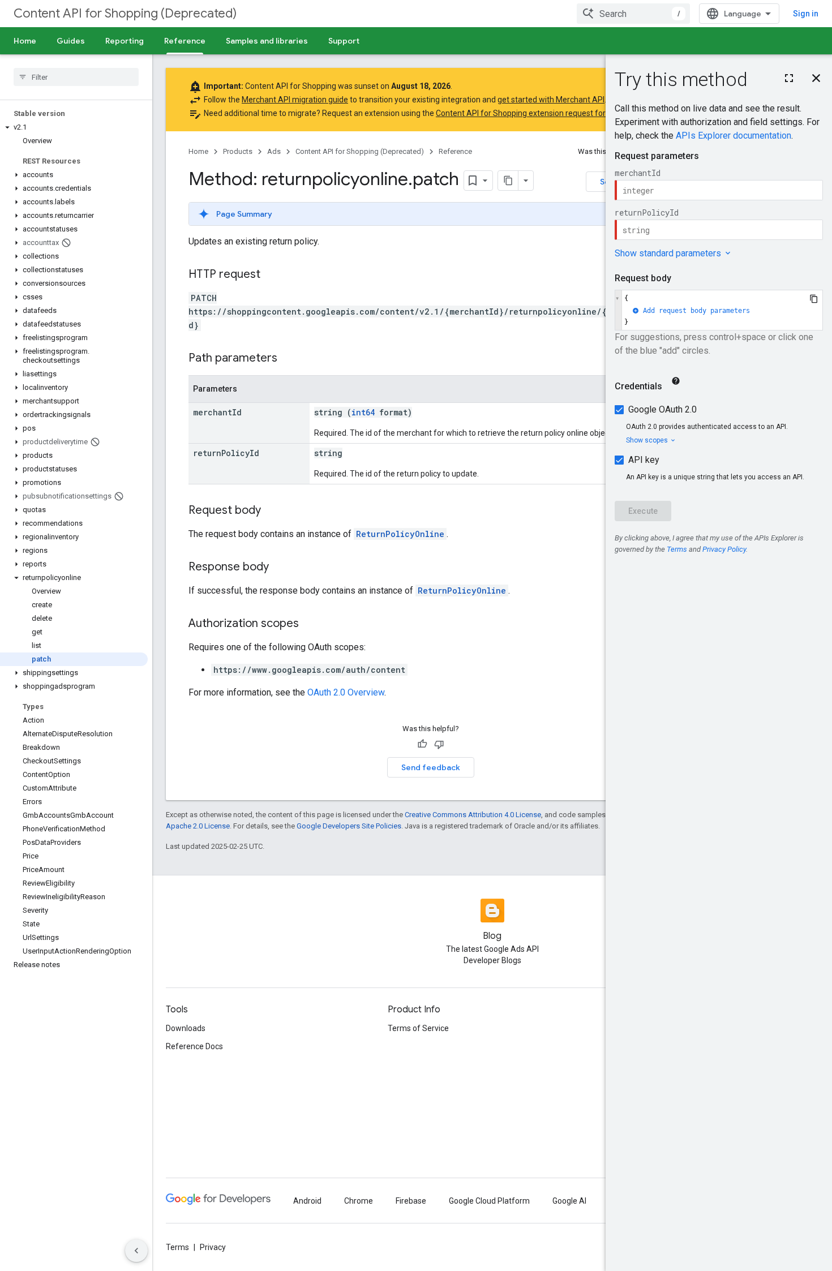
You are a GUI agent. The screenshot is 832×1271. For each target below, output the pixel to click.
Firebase (411, 1200)
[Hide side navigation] (136, 1250)
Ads (274, 151)
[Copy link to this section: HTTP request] (271, 275)
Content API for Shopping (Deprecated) (125, 13)
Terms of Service (418, 1028)
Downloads (185, 1028)
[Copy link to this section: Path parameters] (288, 359)
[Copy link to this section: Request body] (272, 511)
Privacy (213, 1247)
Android (307, 1200)
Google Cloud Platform (489, 1200)
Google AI (569, 1200)
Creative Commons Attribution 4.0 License (473, 814)
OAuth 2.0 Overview (345, 692)
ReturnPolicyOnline (400, 534)
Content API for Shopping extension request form (524, 113)
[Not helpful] (439, 744)
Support (343, 41)
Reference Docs (194, 1046)
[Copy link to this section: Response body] (280, 567)
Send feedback (430, 767)
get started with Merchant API (551, 99)
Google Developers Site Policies (349, 826)
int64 (363, 412)
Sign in (805, 13)
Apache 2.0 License (198, 826)
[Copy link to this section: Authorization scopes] (310, 624)
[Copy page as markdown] (508, 180)
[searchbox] (76, 77)
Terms (177, 1247)
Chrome (358, 1200)
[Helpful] (422, 744)
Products (237, 151)
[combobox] (633, 13)
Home (25, 41)
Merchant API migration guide (295, 99)
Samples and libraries (267, 41)
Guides (71, 41)
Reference (184, 41)
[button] (74, 127)
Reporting (124, 41)
